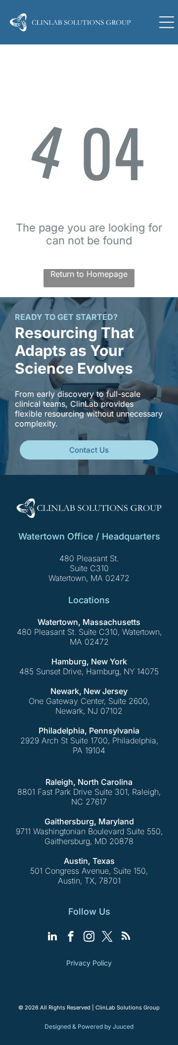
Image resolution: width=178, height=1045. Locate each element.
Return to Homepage (89, 274)
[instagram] (89, 938)
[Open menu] (166, 22)
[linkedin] (52, 938)
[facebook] (71, 938)
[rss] (126, 938)
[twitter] (107, 938)
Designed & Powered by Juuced (89, 1026)
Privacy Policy (89, 963)
